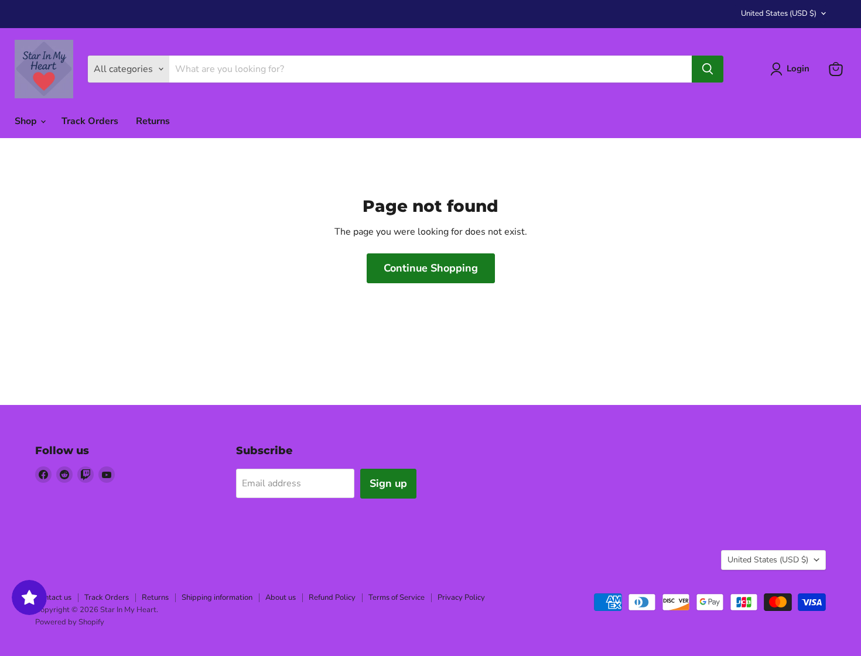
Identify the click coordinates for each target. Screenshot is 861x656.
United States (778, 13)
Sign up (388, 483)
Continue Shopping (431, 268)
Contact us (53, 597)
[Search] (707, 69)
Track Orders (90, 121)
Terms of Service (396, 597)
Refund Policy (332, 597)
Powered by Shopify (69, 622)
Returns (153, 121)
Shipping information (217, 597)
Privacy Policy (461, 597)
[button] (792, 69)
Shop (27, 121)
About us (280, 597)
